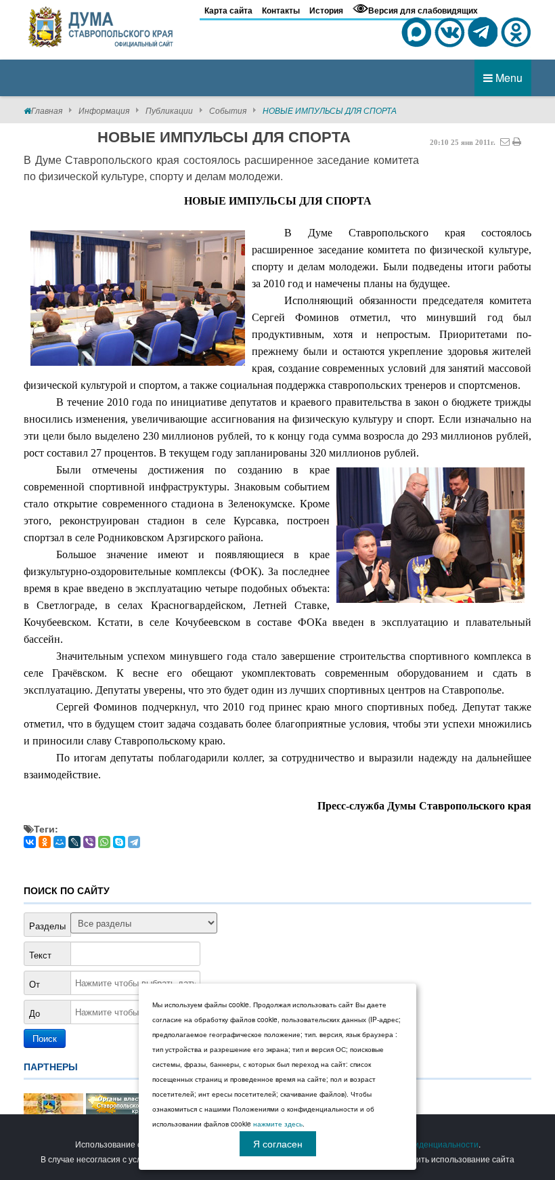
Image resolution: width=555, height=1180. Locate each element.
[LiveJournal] (74, 842)
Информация (104, 110)
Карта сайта (228, 10)
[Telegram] (134, 842)
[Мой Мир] (59, 842)
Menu (508, 77)
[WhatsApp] (104, 842)
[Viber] (89, 842)
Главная (46, 110)
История (326, 10)
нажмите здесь (278, 1124)
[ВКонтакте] (30, 842)
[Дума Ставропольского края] (101, 24)
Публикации (169, 110)
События (227, 110)
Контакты (281, 10)
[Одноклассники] (45, 842)
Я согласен (278, 1143)
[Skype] (119, 842)
